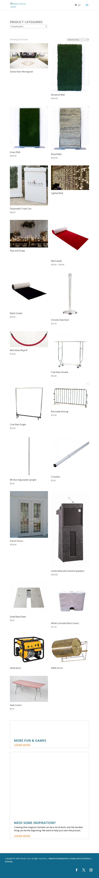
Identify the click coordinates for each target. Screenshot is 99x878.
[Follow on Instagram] (91, 870)
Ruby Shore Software (80, 858)
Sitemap (9, 861)
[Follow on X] (84, 870)
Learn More (22, 744)
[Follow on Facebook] (76, 870)
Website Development (58, 858)
